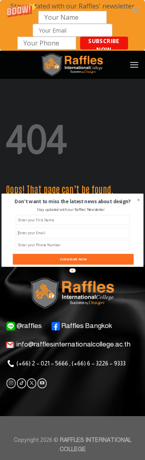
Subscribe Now (73, 259)
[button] (72, 201)
